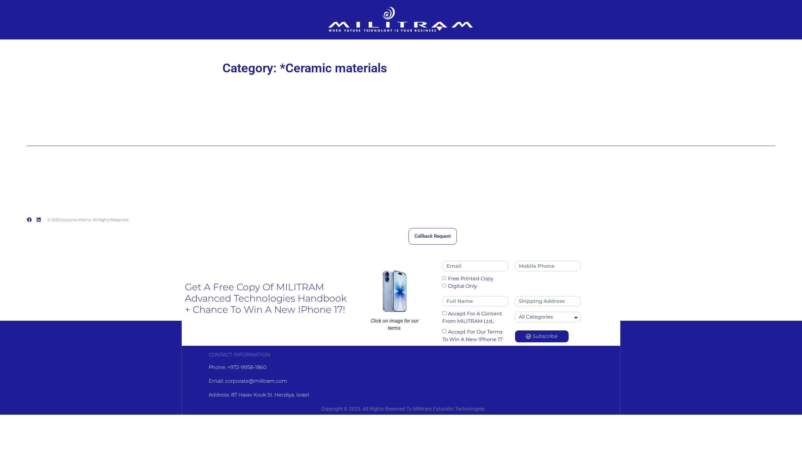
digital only (462, 286)
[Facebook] (29, 219)
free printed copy (470, 279)
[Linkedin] (38, 219)
